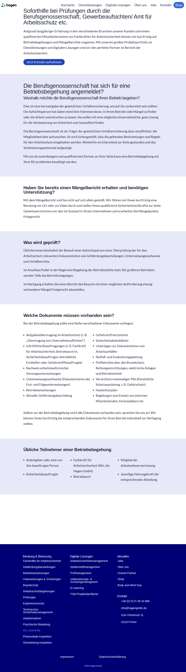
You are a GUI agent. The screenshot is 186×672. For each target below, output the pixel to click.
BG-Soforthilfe (31, 630)
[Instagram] (127, 628)
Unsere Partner (127, 573)
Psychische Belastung (36, 624)
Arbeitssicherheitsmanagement (89, 560)
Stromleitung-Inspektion (37, 642)
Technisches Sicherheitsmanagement (38, 611)
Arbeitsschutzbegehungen (39, 591)
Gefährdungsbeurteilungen (39, 567)
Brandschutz (30, 585)
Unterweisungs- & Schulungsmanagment (84, 580)
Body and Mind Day (130, 585)
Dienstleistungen (90, 5)
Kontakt (166, 5)
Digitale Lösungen (118, 5)
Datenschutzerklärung (112, 656)
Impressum (67, 656)
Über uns (140, 5)
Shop (178, 5)
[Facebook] (120, 628)
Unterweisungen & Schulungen (42, 579)
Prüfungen (29, 597)
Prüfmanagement (80, 573)
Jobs (153, 5)
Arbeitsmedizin (32, 618)
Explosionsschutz (33, 603)
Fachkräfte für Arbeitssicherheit (42, 560)
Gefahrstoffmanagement (85, 567)
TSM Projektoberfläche (84, 594)
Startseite (68, 5)
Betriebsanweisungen (36, 573)
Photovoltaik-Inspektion (37, 636)
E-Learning (77, 588)
